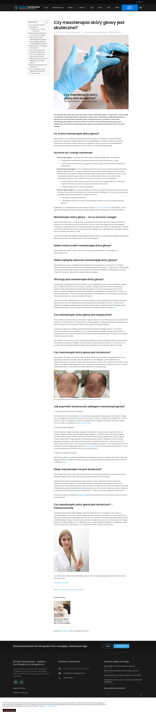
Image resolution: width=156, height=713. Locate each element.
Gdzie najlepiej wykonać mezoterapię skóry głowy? (38, 43)
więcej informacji (84, 423)
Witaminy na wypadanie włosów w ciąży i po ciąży (121, 671)
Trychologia (88, 32)
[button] (74, 7)
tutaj (115, 307)
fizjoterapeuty (90, 446)
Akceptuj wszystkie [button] (9, 710)
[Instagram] (21, 682)
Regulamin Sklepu (19, 688)
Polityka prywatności (20, 693)
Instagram (65, 583)
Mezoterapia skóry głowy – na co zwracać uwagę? (38, 34)
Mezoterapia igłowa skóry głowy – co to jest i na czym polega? (62, 621)
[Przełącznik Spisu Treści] (46, 22)
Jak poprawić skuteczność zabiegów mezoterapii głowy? (38, 61)
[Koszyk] (140, 7)
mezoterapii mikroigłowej (103, 207)
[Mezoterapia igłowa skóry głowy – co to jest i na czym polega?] (62, 609)
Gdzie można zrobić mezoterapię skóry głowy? (38, 38)
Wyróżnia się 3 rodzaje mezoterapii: (38, 30)
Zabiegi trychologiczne (99, 32)
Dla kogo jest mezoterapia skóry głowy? (38, 47)
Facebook (57, 583)
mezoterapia (62, 589)
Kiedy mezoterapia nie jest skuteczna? (38, 66)
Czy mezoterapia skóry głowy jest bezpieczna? (37, 51)
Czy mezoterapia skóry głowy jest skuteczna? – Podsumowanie (38, 71)
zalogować (65, 631)
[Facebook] (15, 682)
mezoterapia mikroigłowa (75, 589)
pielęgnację (81, 495)
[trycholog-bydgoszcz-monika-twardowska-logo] (26, 7)
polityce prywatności (50, 706)
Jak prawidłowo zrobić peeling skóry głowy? (119, 666)
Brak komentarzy (115, 32)
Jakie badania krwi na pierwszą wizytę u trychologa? (122, 675)
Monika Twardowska (73, 32)
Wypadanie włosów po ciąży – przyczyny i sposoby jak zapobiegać (123, 681)
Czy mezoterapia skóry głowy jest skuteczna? (37, 55)
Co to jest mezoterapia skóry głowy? (37, 26)
